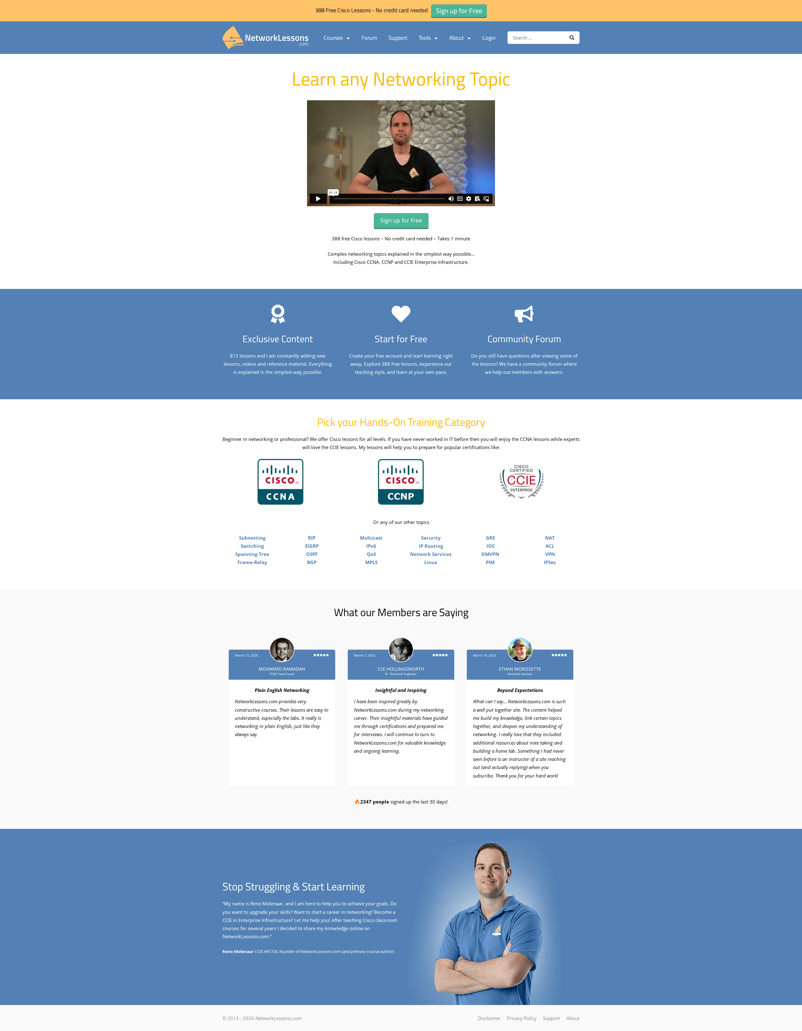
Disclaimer (489, 1018)
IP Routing (431, 546)
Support (397, 38)
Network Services (430, 554)
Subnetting (252, 538)
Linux (430, 562)
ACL (549, 546)
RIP (311, 538)
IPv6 (371, 546)
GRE (490, 538)
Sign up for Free (401, 220)
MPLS (371, 562)
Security (431, 538)
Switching (252, 546)
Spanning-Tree (252, 554)
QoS (371, 554)
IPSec (550, 562)
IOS (490, 546)
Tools (425, 38)
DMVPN (490, 554)
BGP (311, 562)
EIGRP (312, 546)
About (456, 38)
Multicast (371, 538)
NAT (550, 538)
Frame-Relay (252, 562)
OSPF (312, 554)
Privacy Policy (522, 1018)
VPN (550, 554)
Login (489, 38)
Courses (333, 38)
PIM (490, 562)
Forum (369, 38)
